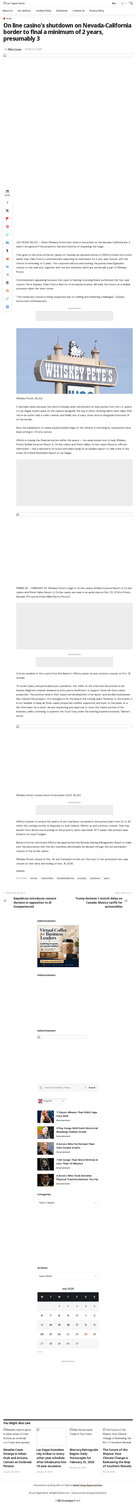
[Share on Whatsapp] (7, 235)
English (47, 1101)
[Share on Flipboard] (7, 219)
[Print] (7, 307)
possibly (82, 878)
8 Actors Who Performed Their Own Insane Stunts (75, 1145)
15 (59, 1325)
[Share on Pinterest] (7, 227)
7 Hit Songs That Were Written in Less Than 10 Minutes (77, 1161)
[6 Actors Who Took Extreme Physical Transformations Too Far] (45, 1180)
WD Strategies (65, 1500)
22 (59, 1334)
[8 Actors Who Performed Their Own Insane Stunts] (45, 1148)
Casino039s (47, 878)
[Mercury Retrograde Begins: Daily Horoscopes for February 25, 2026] (85, 1437)
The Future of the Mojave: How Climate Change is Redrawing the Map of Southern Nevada (117, 1458)
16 (68, 1325)
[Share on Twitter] (7, 211)
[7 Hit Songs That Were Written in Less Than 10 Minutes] (45, 1164)
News (9, 19)
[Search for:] (63, 1088)
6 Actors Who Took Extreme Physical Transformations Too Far (77, 1177)
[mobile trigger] (130, 3)
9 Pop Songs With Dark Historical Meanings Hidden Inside (77, 1129)
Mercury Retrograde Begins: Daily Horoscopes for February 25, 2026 (84, 1456)
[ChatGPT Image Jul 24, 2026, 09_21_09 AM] (58, 946)
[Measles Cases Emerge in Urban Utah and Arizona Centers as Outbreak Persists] (18, 1437)
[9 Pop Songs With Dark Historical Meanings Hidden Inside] (45, 1132)
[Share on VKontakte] (7, 267)
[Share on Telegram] (7, 275)
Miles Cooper (15, 49)
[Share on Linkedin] (7, 243)
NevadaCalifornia (65, 878)
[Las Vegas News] (14, 3)
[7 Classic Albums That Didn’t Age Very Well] (45, 1117)
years (106, 878)
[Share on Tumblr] (7, 251)
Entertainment (63, 1120)
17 (77, 1325)
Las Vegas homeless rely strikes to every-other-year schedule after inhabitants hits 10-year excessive (51, 1458)
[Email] (7, 291)
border (33, 878)
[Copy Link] (7, 299)
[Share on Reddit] (7, 259)
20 (42, 1334)
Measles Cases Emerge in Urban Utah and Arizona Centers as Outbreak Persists (17, 1458)
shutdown (95, 878)
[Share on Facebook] (7, 203)
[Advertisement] (74, 212)
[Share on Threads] (7, 283)
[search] (107, 3)
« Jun (39, 1351)
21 (50, 1334)
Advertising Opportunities (87, 1485)
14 (50, 1325)
